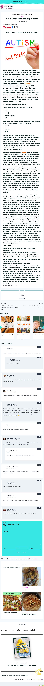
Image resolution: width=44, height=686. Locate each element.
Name (5, 548)
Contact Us (18, 675)
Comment (6, 531)
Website (31, 548)
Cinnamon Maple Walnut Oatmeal (29, 614)
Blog (7, 675)
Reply (39, 347)
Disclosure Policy (24, 675)
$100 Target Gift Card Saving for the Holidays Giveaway (33, 305)
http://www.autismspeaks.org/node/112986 (17, 263)
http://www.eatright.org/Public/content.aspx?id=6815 (20, 252)
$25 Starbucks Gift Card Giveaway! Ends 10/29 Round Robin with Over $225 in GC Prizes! (10, 306)
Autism (22, 16)
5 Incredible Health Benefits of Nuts (10, 612)
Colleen (19, 21)
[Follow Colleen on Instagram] (22, 298)
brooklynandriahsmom (12, 438)
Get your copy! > (21, 1)
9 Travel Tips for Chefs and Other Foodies (11, 567)
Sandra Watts (10, 390)
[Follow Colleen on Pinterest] (24, 298)
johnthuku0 (10, 482)
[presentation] (7, 324)
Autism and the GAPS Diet (22, 334)
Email (18, 548)
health (24, 152)
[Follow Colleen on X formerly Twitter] (20, 298)
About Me (4, 675)
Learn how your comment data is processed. (27, 558)
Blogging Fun (12, 675)
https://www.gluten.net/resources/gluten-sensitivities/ (20, 257)
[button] (23, 587)
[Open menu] (43, 6)
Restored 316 (40, 679)
